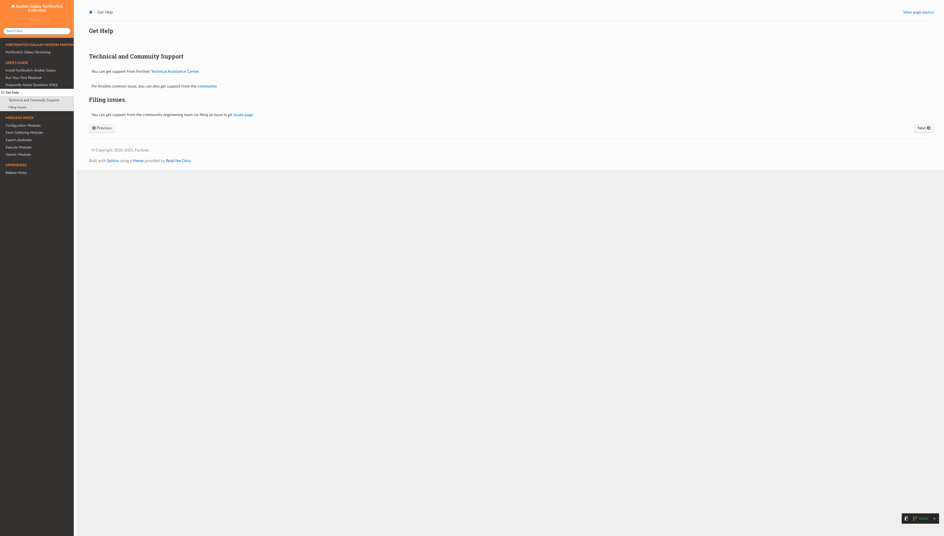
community (207, 86)
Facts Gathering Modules (24, 132)
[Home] (91, 12)
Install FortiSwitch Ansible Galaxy (31, 70)
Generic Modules (18, 154)
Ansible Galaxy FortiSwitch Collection (39, 8)
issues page (243, 115)
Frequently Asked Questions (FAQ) (32, 85)
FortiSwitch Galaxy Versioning (28, 52)
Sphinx (113, 161)
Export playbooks (19, 140)
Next (922, 128)
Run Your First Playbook (24, 78)
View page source (918, 12)
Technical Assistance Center (175, 72)
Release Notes (16, 173)
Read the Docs (178, 161)
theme (138, 161)
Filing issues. (18, 107)
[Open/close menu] (2, 92)
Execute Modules (19, 147)
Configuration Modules (23, 125)
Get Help (12, 92)
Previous (104, 128)
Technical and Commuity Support (34, 100)
